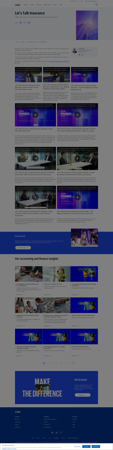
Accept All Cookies (95, 446)
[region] (56, 446)
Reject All (86, 446)
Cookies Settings (77, 446)
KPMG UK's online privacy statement (9, 448)
